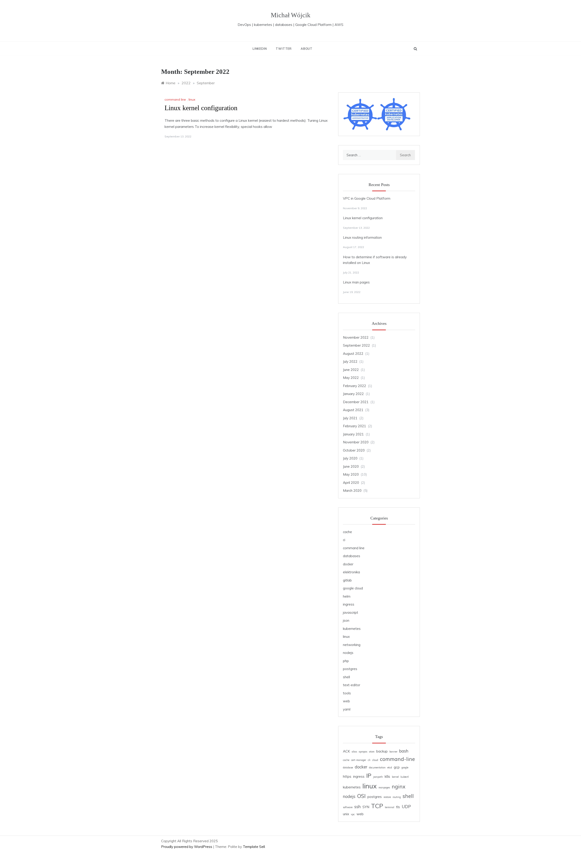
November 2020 (356, 442)
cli (369, 760)
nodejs (348, 653)
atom (371, 751)
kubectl (405, 776)
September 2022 (356, 345)
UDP (406, 806)
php (346, 661)
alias (354, 751)
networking (351, 645)
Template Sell (254, 847)
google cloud (353, 588)
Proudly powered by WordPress (187, 847)
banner (393, 751)
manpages (384, 787)
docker (348, 564)
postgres (350, 669)
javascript (350, 612)
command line (175, 99)
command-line (397, 759)
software (347, 807)
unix (346, 814)
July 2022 (350, 361)
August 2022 (353, 353)
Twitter (284, 48)
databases (351, 556)
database (348, 767)
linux (192, 99)
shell (346, 677)
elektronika (351, 572)
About (307, 48)
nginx (398, 786)
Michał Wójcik (290, 15)
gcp (397, 767)
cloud (375, 760)
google (404, 767)
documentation (377, 767)
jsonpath (378, 776)
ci (344, 540)
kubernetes (352, 628)
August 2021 (353, 410)
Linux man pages (356, 282)
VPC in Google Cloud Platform (366, 198)
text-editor (351, 685)
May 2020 (351, 474)
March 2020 (352, 490)
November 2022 (356, 337)
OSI (361, 796)
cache (347, 532)
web (346, 701)
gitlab (347, 580)
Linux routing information (362, 237)
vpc (353, 814)
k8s (387, 776)
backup (382, 751)
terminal (389, 807)
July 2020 (350, 458)
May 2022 (351, 377)
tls (398, 807)
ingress (348, 604)
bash (403, 751)
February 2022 (354, 386)
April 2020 (351, 482)
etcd (389, 767)
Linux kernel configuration (201, 108)
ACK (346, 751)
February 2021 (354, 426)
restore (387, 797)
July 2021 (350, 418)
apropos (363, 751)
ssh (357, 806)
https (347, 776)
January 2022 (353, 394)
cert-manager (358, 760)
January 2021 (353, 434)
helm (346, 596)
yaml (346, 709)
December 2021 (356, 402)
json (346, 620)
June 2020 (351, 466)
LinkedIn (260, 48)
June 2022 (351, 370)
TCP (377, 806)
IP (368, 775)
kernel (395, 776)
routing (397, 797)
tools (347, 693)
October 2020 (354, 450)
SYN (365, 807)
